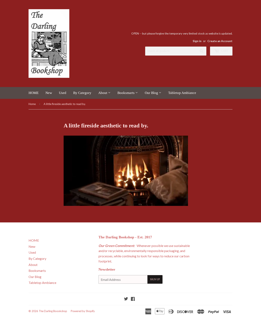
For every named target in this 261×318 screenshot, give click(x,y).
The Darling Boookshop (53, 311)
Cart (224, 50)
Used (62, 93)
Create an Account (219, 41)
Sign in (197, 41)
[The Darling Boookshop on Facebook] (133, 299)
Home (32, 104)
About (103, 93)
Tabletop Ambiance (182, 93)
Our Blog (152, 93)
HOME (34, 93)
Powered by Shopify (83, 311)
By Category (82, 93)
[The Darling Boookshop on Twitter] (126, 299)
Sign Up (155, 279)
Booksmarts (126, 93)
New (48, 93)
